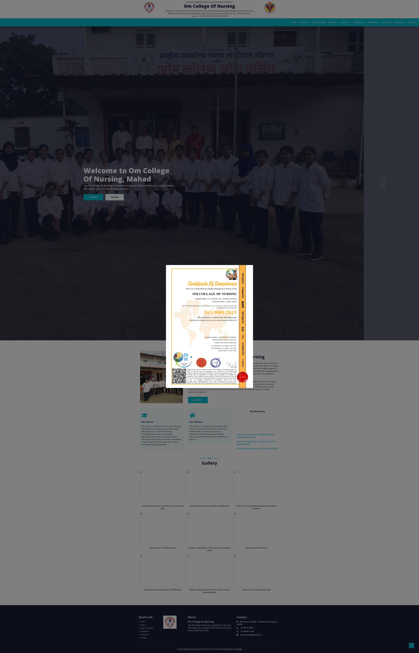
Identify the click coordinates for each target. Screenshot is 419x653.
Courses (332, 22)
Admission (373, 22)
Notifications (319, 22)
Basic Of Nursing (147, 628)
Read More (148, 197)
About (143, 625)
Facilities (387, 22)
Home (294, 22)
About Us (304, 22)
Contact (412, 22)
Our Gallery (399, 22)
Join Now (170, 197)
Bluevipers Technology (233, 649)
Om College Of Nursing (188, 649)
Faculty (345, 22)
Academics (358, 22)
